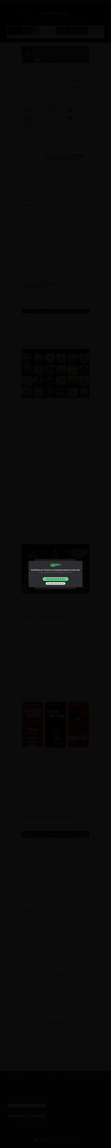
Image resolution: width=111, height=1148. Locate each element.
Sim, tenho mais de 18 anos (55, 579)
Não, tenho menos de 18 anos (55, 583)
